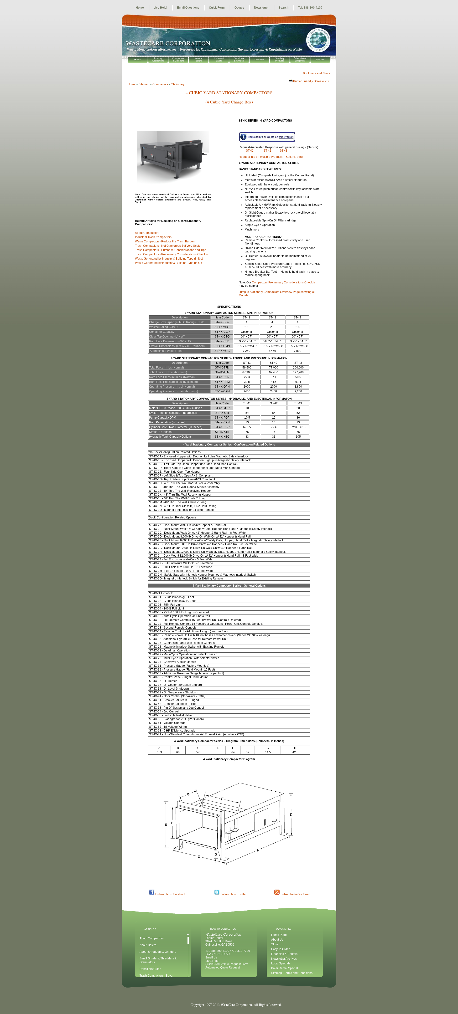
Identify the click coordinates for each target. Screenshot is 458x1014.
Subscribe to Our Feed (295, 894)
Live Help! (160, 7)
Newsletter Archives (284, 958)
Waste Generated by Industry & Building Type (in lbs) (169, 258)
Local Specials (280, 963)
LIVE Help (212, 961)
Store (274, 944)
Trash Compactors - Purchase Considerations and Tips (171, 250)
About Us (277, 939)
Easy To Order (280, 949)
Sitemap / (277, 973)
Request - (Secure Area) (271, 157)
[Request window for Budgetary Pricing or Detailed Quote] (280, 137)
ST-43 (283, 150)
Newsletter (261, 7)
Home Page (279, 935)
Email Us (211, 957)
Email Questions (188, 7)
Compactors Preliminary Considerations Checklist (284, 282)
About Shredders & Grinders (158, 951)
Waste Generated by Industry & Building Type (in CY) (170, 263)
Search (283, 7)
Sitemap (144, 84)
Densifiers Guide (150, 969)
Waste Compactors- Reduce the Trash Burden (165, 241)
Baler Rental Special (284, 968)
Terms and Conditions (298, 973)
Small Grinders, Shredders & (158, 958)
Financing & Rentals (284, 954)
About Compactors (147, 233)
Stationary (177, 84)
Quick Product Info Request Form (226, 964)
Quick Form (217, 7)
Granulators (147, 962)
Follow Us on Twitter (233, 894)
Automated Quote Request (222, 967)
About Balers (148, 945)
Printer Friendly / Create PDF (311, 81)
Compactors (160, 84)
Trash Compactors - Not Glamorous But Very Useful (168, 245)
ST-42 (268, 150)
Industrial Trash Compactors (153, 237)
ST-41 (250, 150)
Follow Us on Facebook (170, 894)
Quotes (239, 7)
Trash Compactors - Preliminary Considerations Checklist (172, 254)
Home (140, 7)
